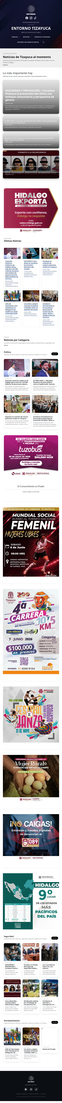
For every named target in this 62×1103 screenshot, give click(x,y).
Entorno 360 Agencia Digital (28, 42)
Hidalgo (15, 37)
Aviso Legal (43, 1094)
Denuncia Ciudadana (42, 37)
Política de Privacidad (34, 1094)
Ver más (55, 354)
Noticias (26, 37)
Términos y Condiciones (22, 1094)
